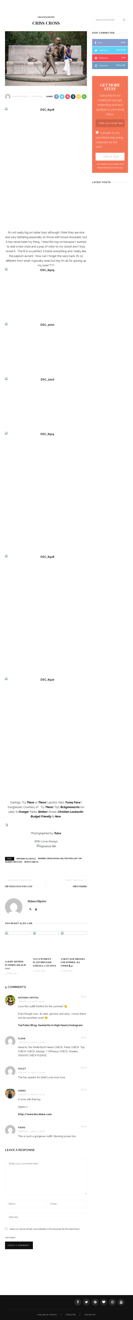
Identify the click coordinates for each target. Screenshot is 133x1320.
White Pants (31, 862)
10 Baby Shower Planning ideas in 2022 (15, 965)
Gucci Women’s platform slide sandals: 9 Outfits (44, 962)
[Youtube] (36, 909)
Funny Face (72, 802)
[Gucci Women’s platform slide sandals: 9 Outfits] (46, 942)
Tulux (57, 833)
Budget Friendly (41, 816)
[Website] (30, 909)
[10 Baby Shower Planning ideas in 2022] (18, 944)
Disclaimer (90, 1314)
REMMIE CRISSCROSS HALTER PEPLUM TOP (60, 858)
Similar (42, 811)
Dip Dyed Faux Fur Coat (19, 886)
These (30, 802)
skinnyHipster (19, 96)
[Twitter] (86, 1302)
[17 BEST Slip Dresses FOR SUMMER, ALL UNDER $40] (74, 942)
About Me (71, 1314)
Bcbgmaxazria (69, 807)
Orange (23, 811)
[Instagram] (112, 1302)
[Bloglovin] (103, 1302)
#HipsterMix (79, 886)
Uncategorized (46, 17)
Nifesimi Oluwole (26, 858)
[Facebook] (77, 1302)
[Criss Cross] (46, 58)
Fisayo (21, 1127)
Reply (84, 997)
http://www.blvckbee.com (35, 1114)
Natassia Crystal (28, 997)
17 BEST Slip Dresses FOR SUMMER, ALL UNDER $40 (73, 962)
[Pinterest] (95, 1302)
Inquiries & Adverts (47, 1314)
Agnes (22, 1090)
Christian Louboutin (70, 811)
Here (58, 816)
